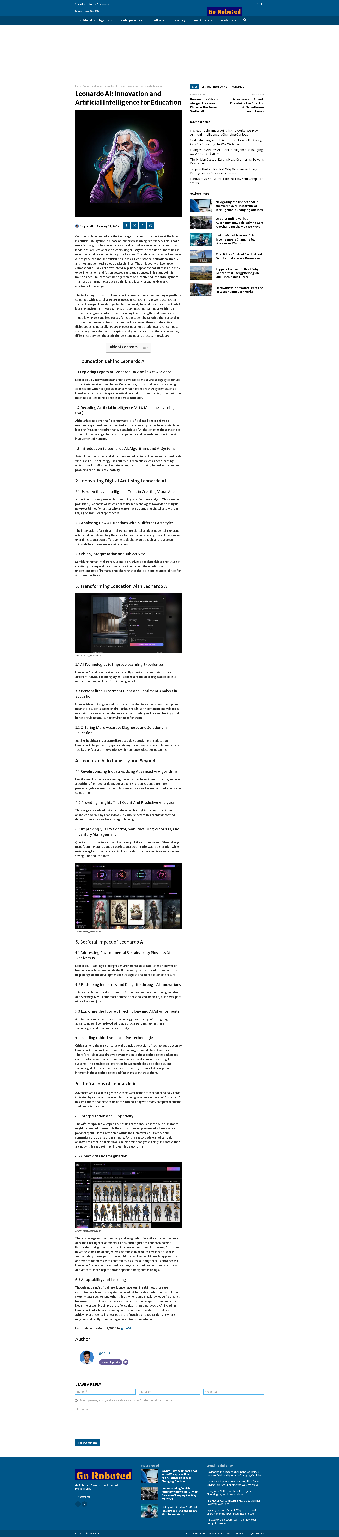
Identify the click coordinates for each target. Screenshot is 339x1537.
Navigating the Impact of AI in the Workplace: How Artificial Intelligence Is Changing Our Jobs (239, 206)
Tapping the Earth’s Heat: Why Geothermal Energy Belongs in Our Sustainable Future (237, 273)
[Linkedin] (262, 4)
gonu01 (88, 226)
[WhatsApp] (150, 225)
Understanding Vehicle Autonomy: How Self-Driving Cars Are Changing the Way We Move (239, 222)
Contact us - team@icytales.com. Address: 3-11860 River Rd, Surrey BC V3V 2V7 (223, 1533)
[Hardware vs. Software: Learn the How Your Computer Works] (201, 289)
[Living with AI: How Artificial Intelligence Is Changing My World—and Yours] (201, 239)
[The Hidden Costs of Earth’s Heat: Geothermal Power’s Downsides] (201, 256)
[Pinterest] (142, 225)
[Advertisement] (169, 51)
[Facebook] (257, 4)
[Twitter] (134, 225)
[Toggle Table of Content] (143, 348)
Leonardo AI (238, 86)
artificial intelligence (214, 86)
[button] (245, 20)
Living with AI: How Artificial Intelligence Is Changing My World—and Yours (235, 239)
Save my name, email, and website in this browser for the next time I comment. (127, 1400)
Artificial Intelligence (92, 86)
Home (78, 86)
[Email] (125, 1362)
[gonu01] (77, 226)
